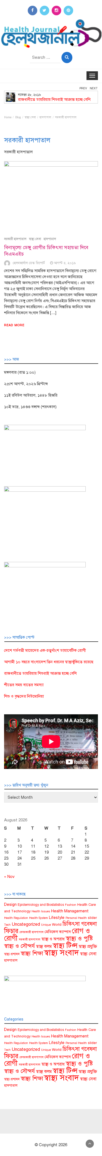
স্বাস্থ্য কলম (44, 946)
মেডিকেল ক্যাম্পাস (58, 931)
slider (92, 918)
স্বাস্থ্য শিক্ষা (32, 953)
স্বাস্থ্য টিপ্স (65, 945)
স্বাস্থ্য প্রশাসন (12, 954)
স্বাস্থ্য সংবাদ (61, 952)
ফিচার (11, 931)
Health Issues (41, 911)
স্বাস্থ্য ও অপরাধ (52, 939)
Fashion (70, 905)
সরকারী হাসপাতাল (15, 239)
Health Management (70, 911)
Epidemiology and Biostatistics (41, 905)
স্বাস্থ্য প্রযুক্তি (88, 946)
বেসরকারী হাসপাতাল (32, 932)
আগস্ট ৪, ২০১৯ (65, 263)
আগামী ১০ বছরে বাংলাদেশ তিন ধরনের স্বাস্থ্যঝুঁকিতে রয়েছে (48, 661)
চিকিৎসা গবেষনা (80, 924)
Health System (38, 918)
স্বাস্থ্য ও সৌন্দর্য (19, 946)
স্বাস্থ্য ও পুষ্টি (79, 938)
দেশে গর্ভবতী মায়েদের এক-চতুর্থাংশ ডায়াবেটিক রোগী (45, 650)
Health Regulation (16, 918)
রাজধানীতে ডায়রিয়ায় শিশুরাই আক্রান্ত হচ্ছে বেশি (54, 99)
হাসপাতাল (50, 239)
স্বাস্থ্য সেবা (35, 239)
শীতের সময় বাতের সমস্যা (24, 684)
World (56, 924)
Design (10, 904)
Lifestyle (56, 917)
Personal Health (76, 918)
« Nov (9, 876)
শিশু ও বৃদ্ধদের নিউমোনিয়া (24, 696)
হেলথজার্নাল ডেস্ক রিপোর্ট (29, 263)
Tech (7, 925)
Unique (46, 925)
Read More (14, 325)
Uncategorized (26, 924)
